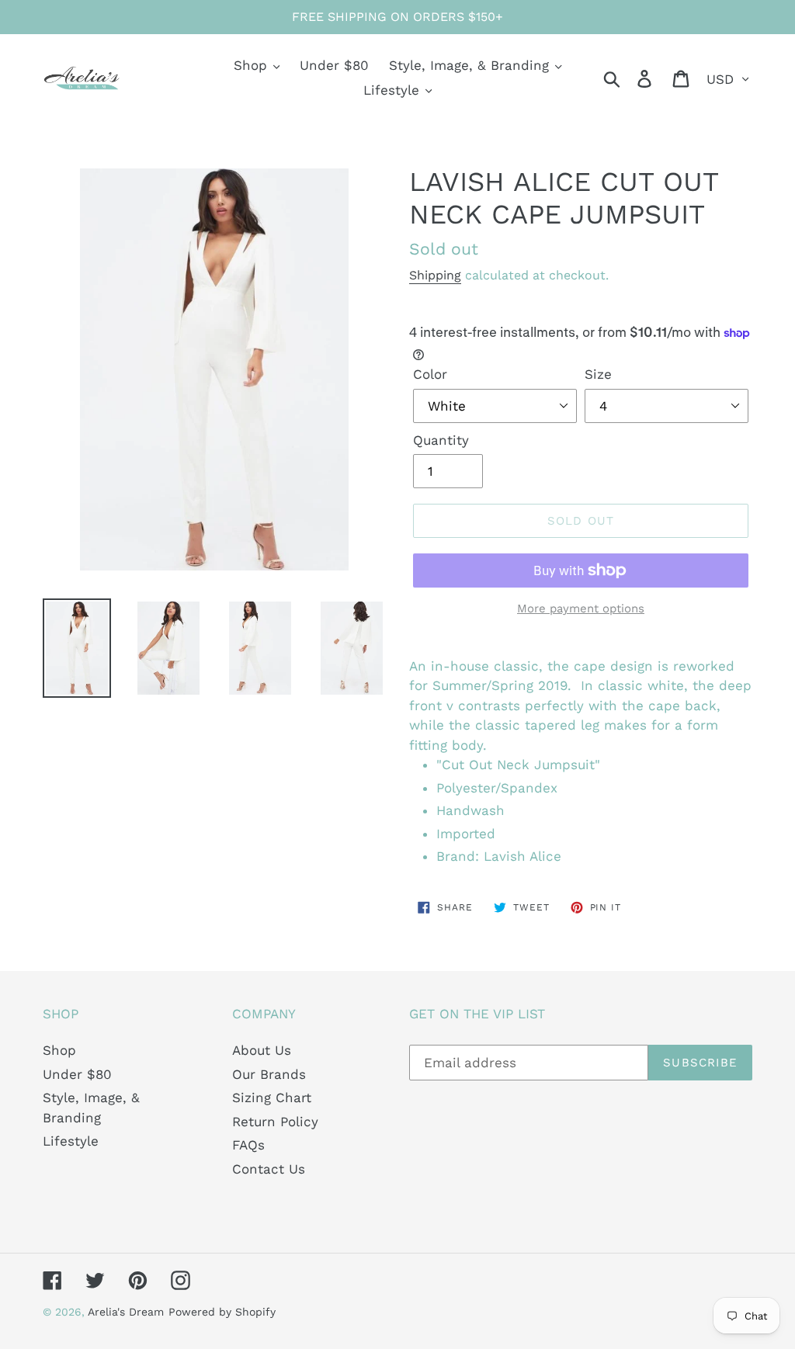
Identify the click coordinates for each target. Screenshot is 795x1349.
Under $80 (77, 1074)
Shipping (435, 275)
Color (430, 374)
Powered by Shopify (222, 1312)
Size (598, 374)
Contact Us (268, 1169)
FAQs (248, 1145)
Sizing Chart (271, 1097)
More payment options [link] (580, 609)
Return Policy (275, 1121)
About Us (261, 1050)
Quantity (441, 440)
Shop (59, 1050)
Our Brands (269, 1074)
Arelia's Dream (126, 1312)
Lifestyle (71, 1141)
